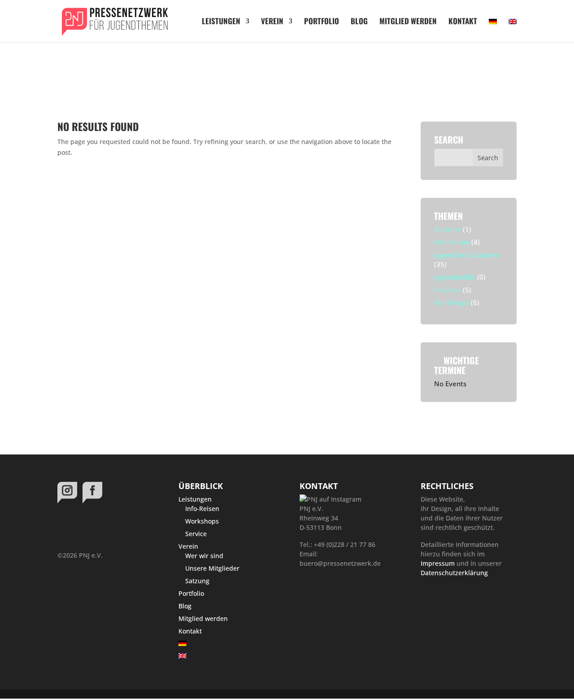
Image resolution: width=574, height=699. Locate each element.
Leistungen (221, 22)
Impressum (438, 563)
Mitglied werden (408, 22)
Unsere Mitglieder (212, 568)
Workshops (451, 302)
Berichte (447, 229)
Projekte (447, 289)
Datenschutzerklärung (454, 572)
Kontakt (462, 22)
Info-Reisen (452, 241)
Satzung (197, 581)
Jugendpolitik (454, 276)
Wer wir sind (204, 555)
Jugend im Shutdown (466, 254)
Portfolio (321, 22)
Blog (359, 22)
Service (196, 533)
